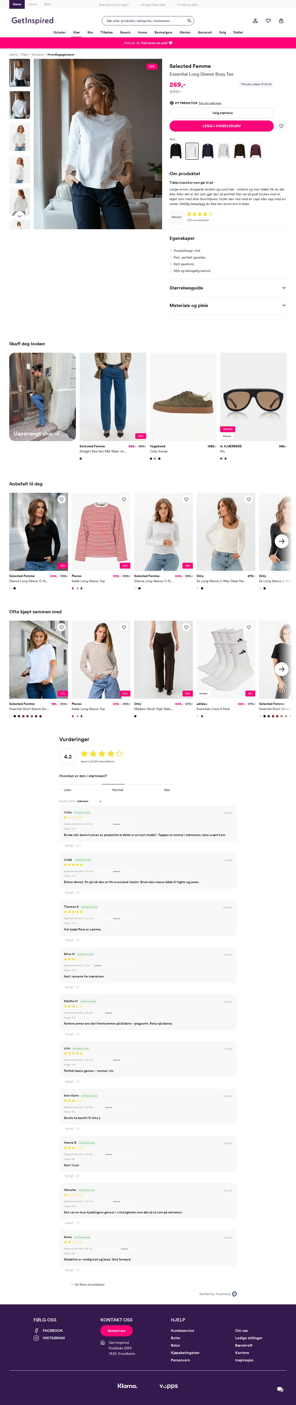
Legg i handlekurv (222, 126)
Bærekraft (244, 1345)
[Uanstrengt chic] (42, 396)
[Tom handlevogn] (281, 20)
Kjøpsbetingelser (185, 1353)
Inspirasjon (244, 1360)
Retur (175, 1345)
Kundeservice (182, 1330)
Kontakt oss (116, 1331)
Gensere (37, 54)
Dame (13, 54)
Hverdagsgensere (60, 54)
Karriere (242, 1353)
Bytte (175, 1338)
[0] (268, 20)
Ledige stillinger (248, 1338)
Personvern (180, 1360)
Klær (24, 54)
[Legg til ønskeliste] (281, 126)
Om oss (241, 1330)
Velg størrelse (222, 113)
